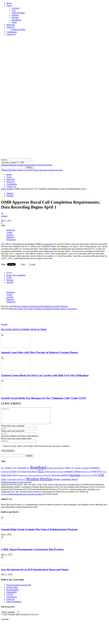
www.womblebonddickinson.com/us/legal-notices (22, 494)
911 (2, 468)
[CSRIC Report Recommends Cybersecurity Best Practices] (7, 544)
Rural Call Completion (15, 275)
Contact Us (11, 34)
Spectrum (74, 475)
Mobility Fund (85, 471)
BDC (28, 468)
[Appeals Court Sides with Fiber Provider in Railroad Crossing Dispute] (15, 347)
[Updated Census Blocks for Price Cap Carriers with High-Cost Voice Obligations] (15, 370)
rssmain (4, 216)
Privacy (104, 471)
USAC (95, 475)
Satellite (64, 475)
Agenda (8, 468)
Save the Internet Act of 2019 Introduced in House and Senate (34, 569)
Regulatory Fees (23, 475)
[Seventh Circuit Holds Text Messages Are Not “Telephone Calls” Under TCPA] (15, 393)
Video (14, 22)
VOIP (8, 277)
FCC (41, 471)
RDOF (15, 475)
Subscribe (10, 25)
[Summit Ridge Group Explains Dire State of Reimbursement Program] (7, 524)
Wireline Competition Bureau (65, 479)
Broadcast (50, 468)
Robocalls (56, 475)
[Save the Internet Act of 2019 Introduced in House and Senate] (7, 564)
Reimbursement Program (35, 475)
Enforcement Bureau (29, 471)
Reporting (47, 475)
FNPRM (47, 471)
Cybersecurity (5, 472)
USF (14, 10)
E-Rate (13, 471)
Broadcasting (59, 468)
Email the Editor (18, 29)
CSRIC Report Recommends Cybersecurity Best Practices (32, 549)
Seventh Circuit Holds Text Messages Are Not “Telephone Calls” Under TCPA (43, 398)
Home (9, 3)
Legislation (68, 471)
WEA (23, 479)
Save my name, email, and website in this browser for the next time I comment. (37, 446)
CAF (71, 468)
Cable (67, 468)
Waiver (14, 479)
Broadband (16, 20)
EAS (18, 472)
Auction (14, 468)
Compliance (94, 468)
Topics (9, 6)
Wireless (15, 15)
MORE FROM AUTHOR (35, 329)
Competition (85, 468)
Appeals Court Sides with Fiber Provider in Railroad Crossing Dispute (39, 352)
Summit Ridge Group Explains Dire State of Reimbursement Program (39, 529)
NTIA (99, 471)
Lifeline (77, 471)
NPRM (93, 471)
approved (49, 244)
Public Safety (6, 475)
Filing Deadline (18, 13)
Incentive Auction (56, 472)
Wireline (15, 17)
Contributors (11, 32)
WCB (19, 479)
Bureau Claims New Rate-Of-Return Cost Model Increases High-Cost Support (44, 309)
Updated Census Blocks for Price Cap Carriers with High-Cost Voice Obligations (45, 375)
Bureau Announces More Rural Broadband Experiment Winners (41, 306)
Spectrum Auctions (86, 475)
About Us (10, 27)
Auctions (15, 8)
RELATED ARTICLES (12, 329)
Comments (77, 468)
